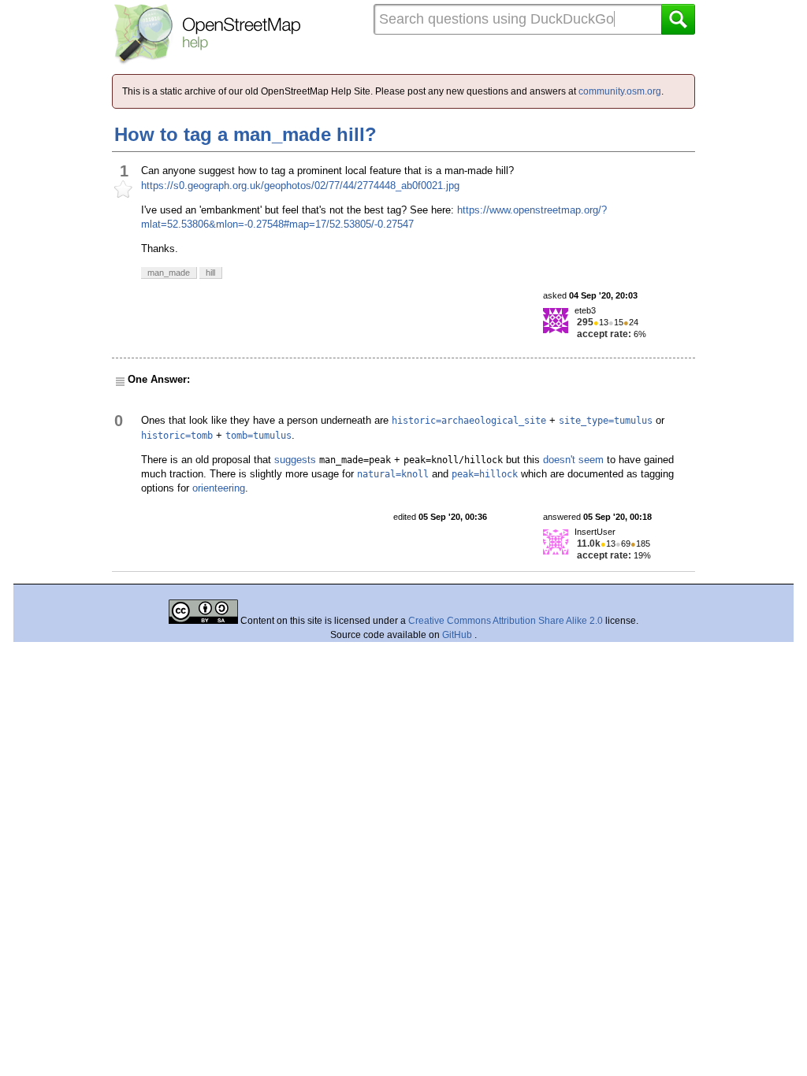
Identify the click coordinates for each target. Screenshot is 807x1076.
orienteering (218, 488)
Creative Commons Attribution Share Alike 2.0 (505, 620)
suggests (295, 460)
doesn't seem (573, 460)
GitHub (458, 634)
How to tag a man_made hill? (245, 134)
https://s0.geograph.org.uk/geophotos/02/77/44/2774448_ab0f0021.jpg (300, 185)
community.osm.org (619, 91)
